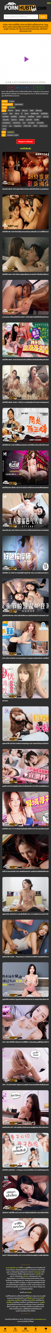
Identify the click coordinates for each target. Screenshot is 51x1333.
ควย (24, 123)
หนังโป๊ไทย (9, 1302)
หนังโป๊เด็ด (44, 114)
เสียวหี (18, 111)
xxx (10, 126)
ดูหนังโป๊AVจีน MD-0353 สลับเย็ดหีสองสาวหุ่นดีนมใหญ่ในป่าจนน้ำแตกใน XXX (25, 615)
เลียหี (31, 111)
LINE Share (38, 88)
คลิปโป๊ (38, 1274)
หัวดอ (26, 114)
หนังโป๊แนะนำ (35, 114)
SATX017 (5, 701)
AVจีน (4, 129)
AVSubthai (37, 1272)
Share (20, 88)
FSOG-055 (27, 126)
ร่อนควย (14, 120)
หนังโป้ (39, 117)
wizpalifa (11, 132)
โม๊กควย (10, 111)
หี (21, 114)
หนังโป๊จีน (12, 107)
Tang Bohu (17, 126)
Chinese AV (43, 126)
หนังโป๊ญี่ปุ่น (28, 1298)
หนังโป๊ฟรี (5, 117)
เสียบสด (24, 111)
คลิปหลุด (25, 1276)
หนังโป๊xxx (22, 117)
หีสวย (17, 114)
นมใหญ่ (21, 120)
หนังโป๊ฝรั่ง (18, 1300)
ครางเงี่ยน (40, 123)
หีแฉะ (11, 114)
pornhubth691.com (12, 1268)
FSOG (35, 126)
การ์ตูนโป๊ (42, 1302)
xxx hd (4, 126)
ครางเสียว (31, 123)
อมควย (4, 114)
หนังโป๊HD (31, 117)
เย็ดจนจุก (39, 111)
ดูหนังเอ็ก (29, 120)
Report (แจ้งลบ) (26, 141)
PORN (29, 1292)
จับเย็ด (37, 120)
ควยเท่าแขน (16, 123)
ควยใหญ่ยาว (6, 123)
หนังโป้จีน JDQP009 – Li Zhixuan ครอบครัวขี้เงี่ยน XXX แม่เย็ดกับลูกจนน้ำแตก (26, 1170)
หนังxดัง (45, 117)
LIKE (11, 88)
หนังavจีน (6, 120)
